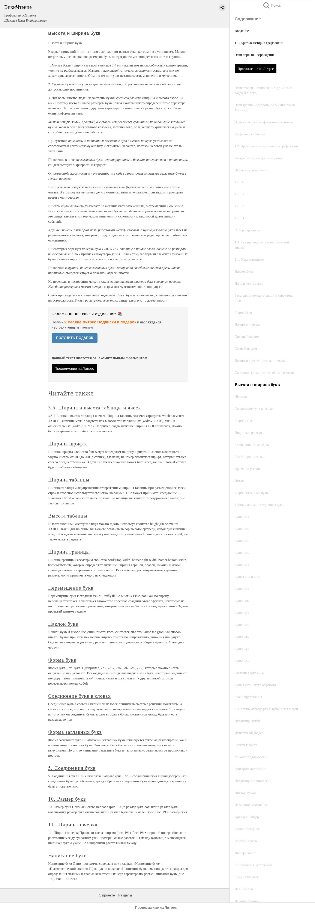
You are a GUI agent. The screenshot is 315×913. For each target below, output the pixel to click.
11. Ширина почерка (72, 824)
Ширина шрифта (68, 443)
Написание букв (67, 855)
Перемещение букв (70, 587)
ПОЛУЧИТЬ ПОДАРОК (74, 338)
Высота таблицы (67, 515)
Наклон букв (63, 623)
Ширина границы (69, 551)
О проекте (107, 895)
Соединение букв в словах (79, 695)
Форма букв (62, 659)
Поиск (271, 5)
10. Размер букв (67, 798)
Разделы (125, 895)
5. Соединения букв (71, 767)
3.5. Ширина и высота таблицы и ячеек (94, 407)
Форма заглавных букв (75, 731)
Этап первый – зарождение (254, 54)
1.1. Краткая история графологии (259, 42)
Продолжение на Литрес (256, 68)
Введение (242, 30)
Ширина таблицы (68, 479)
